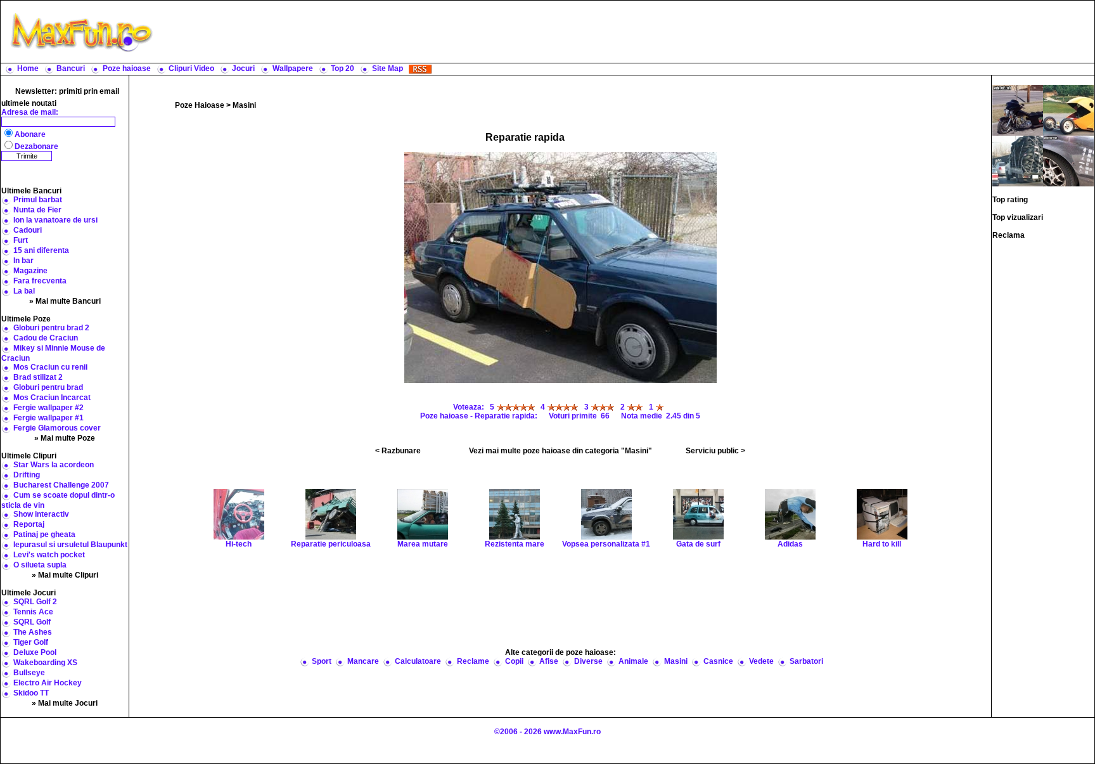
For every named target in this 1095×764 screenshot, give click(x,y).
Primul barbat (37, 199)
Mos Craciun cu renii (50, 367)
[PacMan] (1068, 109)
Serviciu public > (715, 450)
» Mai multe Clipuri (65, 575)
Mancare (363, 661)
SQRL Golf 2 (35, 601)
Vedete (761, 661)
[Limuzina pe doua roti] (1017, 109)
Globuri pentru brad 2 (51, 327)
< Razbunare (398, 450)
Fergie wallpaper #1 (48, 417)
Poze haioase (127, 68)
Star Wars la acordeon (53, 464)
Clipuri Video (191, 68)
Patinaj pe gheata (44, 534)
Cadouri (27, 230)
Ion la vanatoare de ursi (55, 220)
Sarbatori (806, 661)
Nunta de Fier (37, 209)
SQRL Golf (32, 622)
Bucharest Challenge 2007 (61, 485)
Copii (514, 661)
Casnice (718, 661)
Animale (633, 661)
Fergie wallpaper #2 (48, 407)
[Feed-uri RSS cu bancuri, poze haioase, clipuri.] (420, 68)
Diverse (588, 661)
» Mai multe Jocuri (65, 703)
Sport (321, 661)
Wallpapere (292, 68)
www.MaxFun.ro (572, 731)
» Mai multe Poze (64, 438)
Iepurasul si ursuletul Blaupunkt (70, 544)
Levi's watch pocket (49, 554)
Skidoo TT (31, 693)
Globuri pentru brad (48, 387)
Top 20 (342, 68)
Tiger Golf (30, 642)
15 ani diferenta (41, 250)
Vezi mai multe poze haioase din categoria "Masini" (560, 450)
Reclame (473, 661)
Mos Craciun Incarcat (52, 397)
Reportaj (28, 524)
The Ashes (32, 632)
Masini (244, 105)
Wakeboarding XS (45, 662)
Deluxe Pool (34, 652)
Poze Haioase (199, 105)
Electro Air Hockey (47, 682)
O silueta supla (40, 564)
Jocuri (243, 68)
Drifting (26, 474)
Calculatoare (418, 661)
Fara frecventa (40, 280)
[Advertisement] (626, 31)
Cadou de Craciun (45, 337)
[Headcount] (1068, 160)
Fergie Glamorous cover (57, 428)
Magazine (30, 270)
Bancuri (70, 68)
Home (28, 68)
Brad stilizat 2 (38, 377)
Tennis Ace (33, 611)
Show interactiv (41, 514)
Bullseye (29, 672)
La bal (24, 291)
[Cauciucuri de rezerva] (1017, 160)
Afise (548, 661)
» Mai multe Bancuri (65, 301)
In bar (23, 260)
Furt (20, 240)
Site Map (387, 68)
